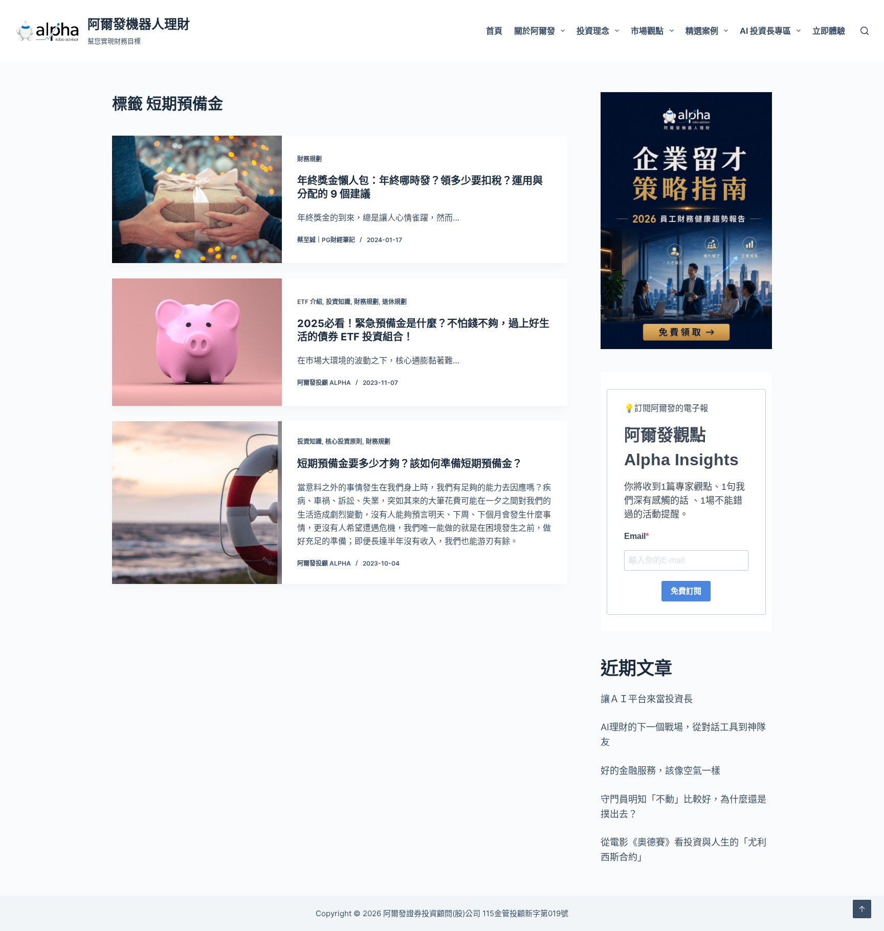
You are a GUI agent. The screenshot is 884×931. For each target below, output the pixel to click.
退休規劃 (394, 302)
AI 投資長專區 (765, 31)
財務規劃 (309, 159)
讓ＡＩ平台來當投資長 (647, 699)
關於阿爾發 (534, 31)
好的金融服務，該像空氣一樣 (660, 770)
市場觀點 (647, 31)
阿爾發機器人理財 (138, 24)
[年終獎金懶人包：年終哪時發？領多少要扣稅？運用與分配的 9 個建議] (197, 199)
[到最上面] (862, 909)
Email (635, 536)
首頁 (494, 31)
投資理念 (593, 31)
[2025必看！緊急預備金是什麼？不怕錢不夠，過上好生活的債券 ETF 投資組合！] (197, 342)
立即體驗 (828, 31)
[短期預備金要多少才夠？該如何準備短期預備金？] (197, 502)
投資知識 (338, 302)
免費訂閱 (686, 591)
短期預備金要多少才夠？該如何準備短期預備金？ (409, 464)
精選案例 (702, 31)
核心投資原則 (343, 441)
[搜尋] (864, 31)
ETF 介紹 (309, 302)
